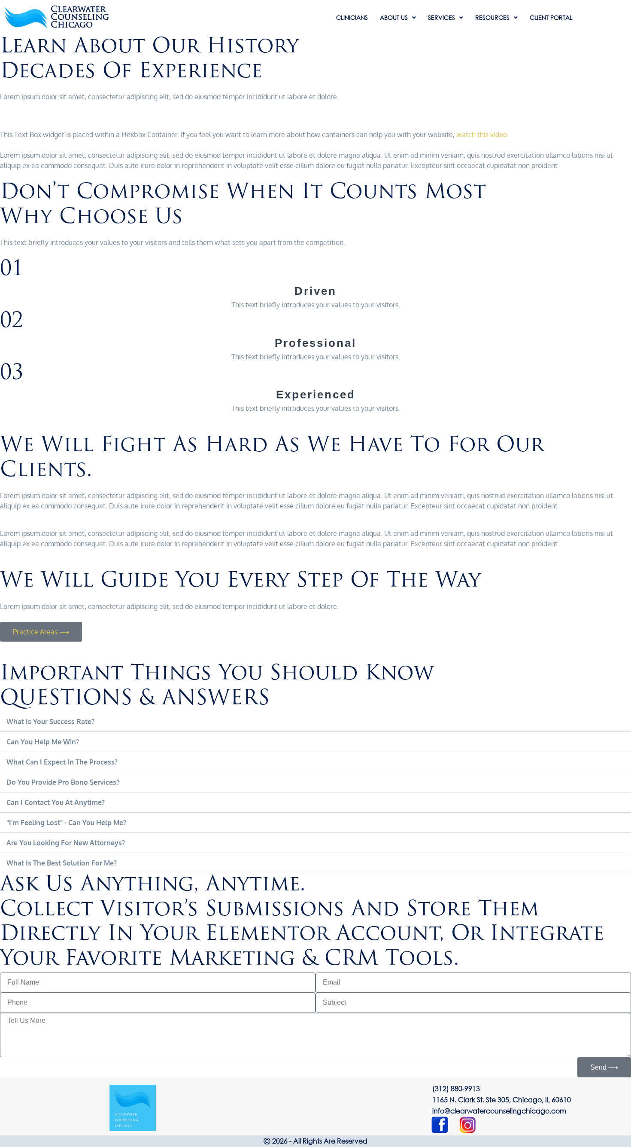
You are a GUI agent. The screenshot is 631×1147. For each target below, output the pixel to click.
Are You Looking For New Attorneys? (65, 842)
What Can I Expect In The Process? (62, 762)
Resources (492, 18)
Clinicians (352, 18)
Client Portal (551, 18)
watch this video (481, 134)
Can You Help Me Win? (42, 741)
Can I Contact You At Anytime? (55, 802)
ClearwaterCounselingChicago (80, 18)
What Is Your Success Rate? (50, 721)
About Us (394, 18)
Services (441, 18)
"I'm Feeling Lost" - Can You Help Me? (66, 822)
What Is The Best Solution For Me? (61, 863)
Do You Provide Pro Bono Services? (62, 782)
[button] (315, 722)
